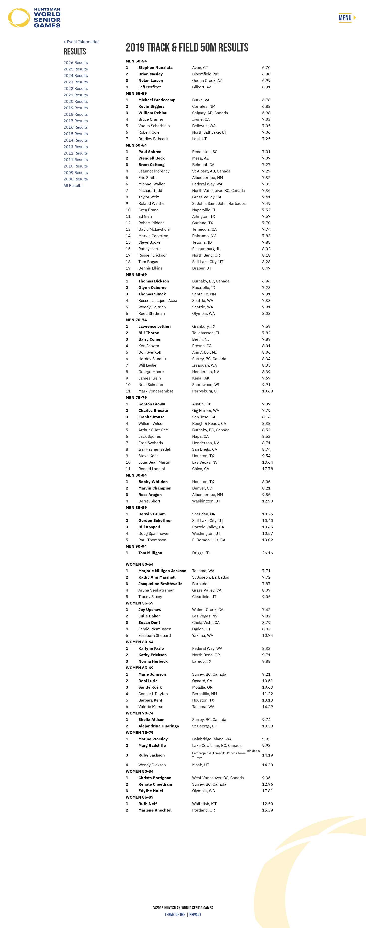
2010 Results (75, 166)
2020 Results (75, 101)
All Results (72, 185)
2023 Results (75, 81)
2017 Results (75, 120)
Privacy (195, 914)
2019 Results (75, 107)
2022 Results (75, 88)
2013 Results (75, 146)
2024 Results (75, 75)
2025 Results (75, 68)
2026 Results (75, 62)
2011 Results (75, 159)
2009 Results (75, 172)
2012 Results (75, 153)
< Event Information (81, 41)
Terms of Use (175, 914)
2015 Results (75, 133)
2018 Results (75, 114)
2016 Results (75, 127)
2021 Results (75, 94)
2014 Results (75, 140)
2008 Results (75, 178)
